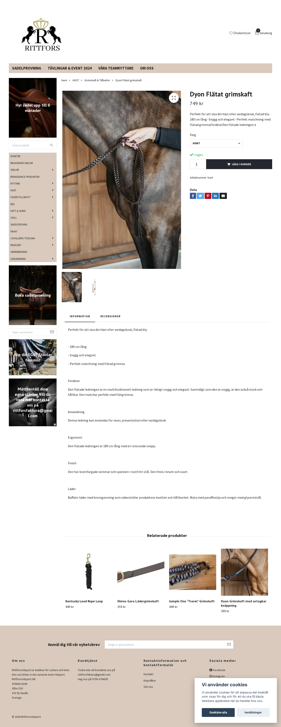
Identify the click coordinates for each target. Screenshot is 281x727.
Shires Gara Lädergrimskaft (138, 606)
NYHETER (15, 161)
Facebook (218, 675)
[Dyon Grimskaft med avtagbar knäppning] (244, 577)
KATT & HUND (18, 215)
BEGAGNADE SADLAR (21, 168)
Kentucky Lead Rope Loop (84, 606)
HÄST (13, 195)
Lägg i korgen (241, 169)
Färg (193, 140)
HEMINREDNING (18, 256)
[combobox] (216, 148)
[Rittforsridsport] (42, 36)
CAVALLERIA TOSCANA (22, 243)
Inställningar (253, 712)
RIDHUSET (15, 250)
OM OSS (147, 73)
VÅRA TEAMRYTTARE (116, 73)
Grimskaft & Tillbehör (97, 85)
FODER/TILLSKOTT (20, 202)
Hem (64, 85)
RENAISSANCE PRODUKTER (24, 181)
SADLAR (14, 174)
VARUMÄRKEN (18, 263)
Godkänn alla (218, 712)
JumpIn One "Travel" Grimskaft (192, 606)
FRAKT (13, 236)
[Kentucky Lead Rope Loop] (89, 577)
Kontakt (148, 679)
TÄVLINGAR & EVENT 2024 (70, 73)
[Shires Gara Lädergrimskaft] (140, 577)
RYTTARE (15, 188)
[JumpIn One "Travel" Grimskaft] (192, 577)
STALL (13, 222)
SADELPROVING (18, 229)
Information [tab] (80, 321)
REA (12, 208)
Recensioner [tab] (110, 321)
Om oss (148, 691)
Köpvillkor (150, 685)
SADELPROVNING (26, 73)
